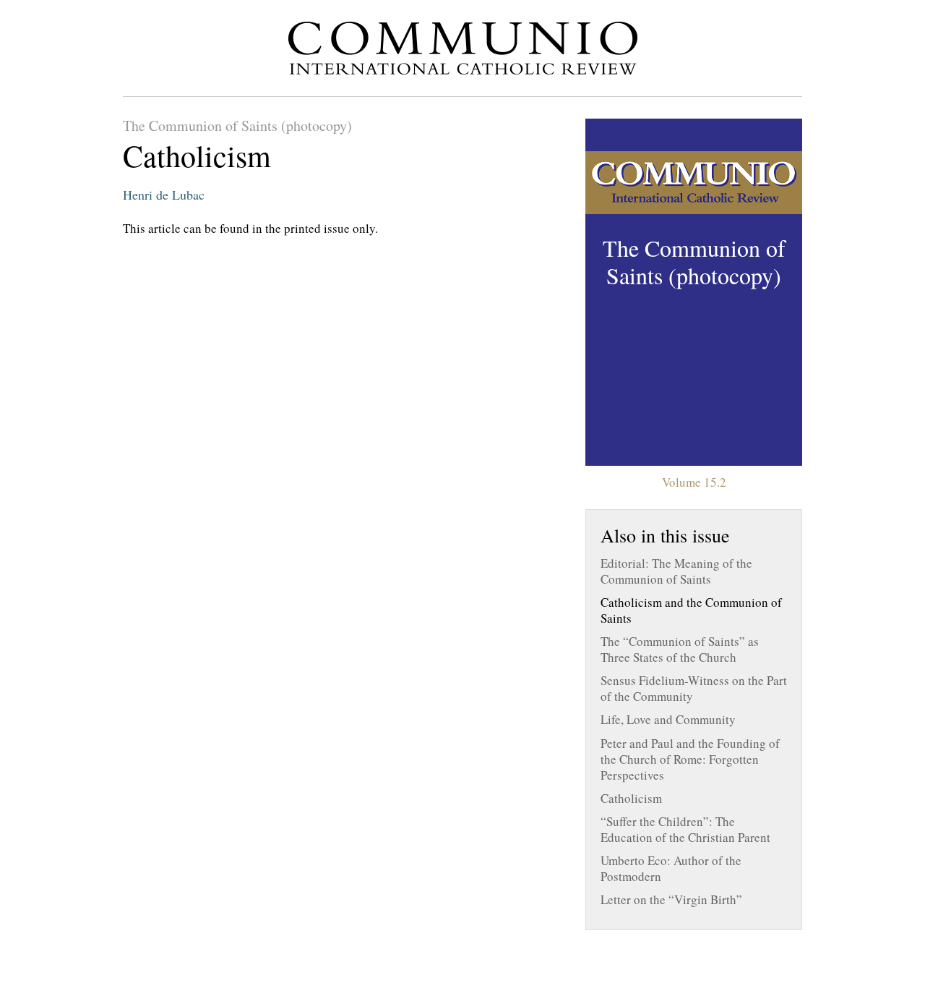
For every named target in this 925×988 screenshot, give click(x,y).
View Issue (693, 292)
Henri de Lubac (164, 194)
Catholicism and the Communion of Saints (691, 610)
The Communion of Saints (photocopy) (237, 125)
